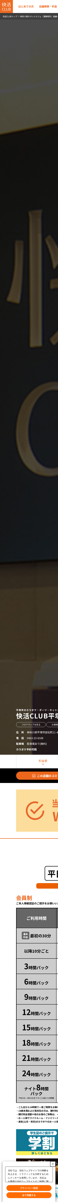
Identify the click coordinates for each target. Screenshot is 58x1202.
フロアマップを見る (31, 724)
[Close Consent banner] (52, 1163)
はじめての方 (26, 6)
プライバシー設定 (29, 1188)
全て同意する (29, 1195)
